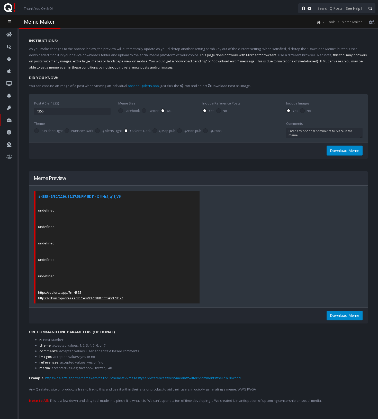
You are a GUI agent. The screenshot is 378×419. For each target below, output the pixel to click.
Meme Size (127, 103)
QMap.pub (167, 131)
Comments (294, 123)
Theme (39, 123)
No (225, 111)
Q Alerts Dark (140, 131)
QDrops (216, 131)
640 (169, 111)
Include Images (298, 103)
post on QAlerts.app (143, 85)
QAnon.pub (192, 131)
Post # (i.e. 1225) (46, 103)
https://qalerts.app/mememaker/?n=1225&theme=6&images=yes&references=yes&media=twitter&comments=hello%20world (143, 378)
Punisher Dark (82, 131)
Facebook (132, 111)
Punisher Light (52, 131)
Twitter (153, 111)
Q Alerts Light (112, 131)
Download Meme (344, 150)
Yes (211, 111)
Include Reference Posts (221, 103)
